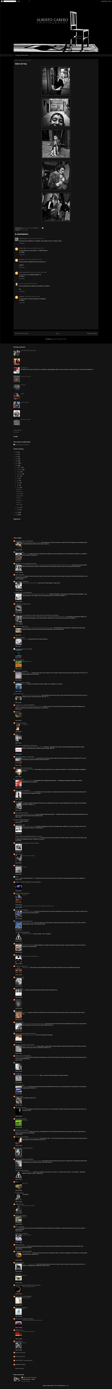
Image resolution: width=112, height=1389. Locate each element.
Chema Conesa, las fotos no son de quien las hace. (27, 837)
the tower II (19, 500)
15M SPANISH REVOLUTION (28, 350)
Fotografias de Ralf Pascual (22, 604)
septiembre (20, 474)
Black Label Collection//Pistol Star (30, 956)
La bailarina (25, 724)
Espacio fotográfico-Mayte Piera (24, 921)
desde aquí (25, 1183)
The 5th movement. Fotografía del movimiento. (28, 1285)
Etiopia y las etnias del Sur (28, 826)
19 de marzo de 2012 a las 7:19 (36, 238)
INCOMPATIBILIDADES (28, 945)
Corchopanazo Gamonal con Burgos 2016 (32, 1320)
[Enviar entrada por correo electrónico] (42, 228)
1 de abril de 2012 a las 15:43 (32, 296)
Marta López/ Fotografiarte (22, 790)
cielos (17, 876)
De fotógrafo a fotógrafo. (22, 581)
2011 (16, 512)
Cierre (17, 1228)
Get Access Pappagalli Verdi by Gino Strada (32, 747)
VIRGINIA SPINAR (20, 1364)
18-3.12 (22, 229)
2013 (16, 463)
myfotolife (18, 999)
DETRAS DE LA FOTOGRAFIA (23, 592)
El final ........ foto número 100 (29, 1264)
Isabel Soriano (23, 238)
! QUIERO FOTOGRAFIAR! (22, 932)
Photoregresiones (20, 1356)
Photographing (19, 1193)
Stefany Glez (18, 865)
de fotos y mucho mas (21, 966)
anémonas (24, 1012)
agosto (19, 476)
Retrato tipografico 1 (27, 1253)
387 (23, 1109)
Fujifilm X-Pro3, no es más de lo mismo (31, 695)
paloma (22, 393)
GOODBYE (25, 1086)
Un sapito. (24, 867)
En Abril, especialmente (28, 922)
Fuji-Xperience (19, 693)
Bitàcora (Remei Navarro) (22, 1170)
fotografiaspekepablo (21, 1119)
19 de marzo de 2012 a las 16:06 (33, 259)
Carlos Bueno (19, 943)
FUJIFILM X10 (24, 367)
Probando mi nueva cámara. (29, 758)
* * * (16, 1062)
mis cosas (16, 432)
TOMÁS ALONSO (20, 637)
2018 (16, 452)
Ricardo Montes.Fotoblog (22, 819)
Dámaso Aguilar (19, 1368)
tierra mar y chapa (25, 419)
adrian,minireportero (21, 1215)
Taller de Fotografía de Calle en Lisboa (31, 542)
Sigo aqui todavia (19, 576)
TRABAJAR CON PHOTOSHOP (23, 1251)
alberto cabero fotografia (29, 1377)
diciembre (19, 467)
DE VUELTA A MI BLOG (27, 780)
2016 (16, 456)
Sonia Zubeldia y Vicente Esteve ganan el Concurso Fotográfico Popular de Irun (34, 906)
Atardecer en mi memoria (28, 1331)
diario (26, 229)
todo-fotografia (19, 1022)
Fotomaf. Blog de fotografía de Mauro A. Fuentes (28, 836)
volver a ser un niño (26, 376)
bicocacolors (18, 1011)
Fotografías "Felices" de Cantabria (24, 756)
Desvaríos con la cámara (22, 1130)
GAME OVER (25, 553)
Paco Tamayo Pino (24, 272)
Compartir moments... (27, 1172)
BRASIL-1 (24, 1275)
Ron (23, 990)
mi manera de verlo (20, 1107)
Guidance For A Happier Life (22, 1131)
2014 (16, 461)
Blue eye (24, 684)
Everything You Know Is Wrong (23, 1148)
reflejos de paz (25, 967)
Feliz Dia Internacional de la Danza (30, 1075)
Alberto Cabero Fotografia (22, 893)
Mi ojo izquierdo (19, 1226)
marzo (18, 487)
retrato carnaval (25, 402)
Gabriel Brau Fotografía (21, 910)
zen (23, 978)
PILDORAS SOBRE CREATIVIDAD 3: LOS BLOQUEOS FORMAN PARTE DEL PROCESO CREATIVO (46, 565)
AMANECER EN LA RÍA (28, 769)
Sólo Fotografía (19, 574)
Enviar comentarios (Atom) (59, 339)
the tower (18, 502)
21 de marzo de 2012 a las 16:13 (29, 283)
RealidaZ (17, 711)
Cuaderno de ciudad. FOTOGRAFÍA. (25, 705)
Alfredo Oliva (22, 248)
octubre (19, 471)
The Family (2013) (19, 1057)
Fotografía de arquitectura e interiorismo (26, 745)
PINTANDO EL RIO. (27, 661)
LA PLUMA (24, 1120)
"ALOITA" (23, 385)
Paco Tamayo (19, 801)
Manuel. (17, 821)
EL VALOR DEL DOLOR (28, 911)
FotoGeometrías (19, 1262)
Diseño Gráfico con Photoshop (23, 768)
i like (23, 1309)
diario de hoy (19, 491)
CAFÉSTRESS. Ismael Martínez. (24, 1360)
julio (18, 478)
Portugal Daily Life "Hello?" (28, 1205)
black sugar (19, 504)
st (21, 359)
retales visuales (19, 779)
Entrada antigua (92, 333)
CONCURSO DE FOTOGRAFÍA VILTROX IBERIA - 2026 (35, 594)
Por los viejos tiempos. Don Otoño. (30, 1138)
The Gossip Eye (19, 1085)
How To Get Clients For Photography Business (33, 1023)
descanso (24, 1217)
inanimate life (19, 495)
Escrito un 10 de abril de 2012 (29, 1046)
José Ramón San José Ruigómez (24, 541)
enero (18, 509)
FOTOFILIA (18, 1074)
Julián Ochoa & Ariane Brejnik (29, 583)
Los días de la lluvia (20, 723)
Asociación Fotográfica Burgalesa (24, 1319)
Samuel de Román (20, 1352)
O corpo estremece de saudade (23, 649)
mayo (18, 482)
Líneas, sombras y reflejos (22, 682)
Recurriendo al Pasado (21, 813)
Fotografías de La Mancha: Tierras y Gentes (27, 843)
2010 (16, 514)
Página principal (18, 430)
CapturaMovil (19, 1341)
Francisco (24, 639)
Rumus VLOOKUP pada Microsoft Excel (25, 814)
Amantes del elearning (20, 1246)
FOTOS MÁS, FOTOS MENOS (23, 1296)
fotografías (18, 1274)
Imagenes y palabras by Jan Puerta (24, 1044)
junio (18, 480)
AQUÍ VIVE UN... (19, 1204)
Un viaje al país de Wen (21, 1136)
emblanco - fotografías (21, 671)
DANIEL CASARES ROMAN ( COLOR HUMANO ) (28, 882)
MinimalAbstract (19, 552)
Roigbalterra (18, 904)
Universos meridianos (21, 1307)
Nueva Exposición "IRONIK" (29, 1035)
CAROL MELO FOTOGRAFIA (23, 1056)
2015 (16, 458)
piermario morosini (26, 1235)
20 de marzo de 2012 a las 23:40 (38, 272)
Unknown (21, 259)
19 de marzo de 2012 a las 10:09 (35, 248)
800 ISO (17, 734)
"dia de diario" (19, 493)
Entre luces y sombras (21, 1233)
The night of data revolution (28, 1286)
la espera (18, 489)
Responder (22, 243)
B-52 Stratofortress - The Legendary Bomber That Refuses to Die (37, 627)
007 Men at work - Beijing (28, 855)
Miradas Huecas (19, 1244)
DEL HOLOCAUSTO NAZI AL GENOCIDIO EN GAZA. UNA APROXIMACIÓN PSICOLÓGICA (44, 616)
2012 (16, 465)
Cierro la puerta (26, 672)
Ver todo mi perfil (25, 1381)
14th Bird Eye (19, 854)
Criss (16, 1181)
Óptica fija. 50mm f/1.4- (21, 626)
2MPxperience (19, 1330)
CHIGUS (18, 498)
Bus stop (24, 1342)
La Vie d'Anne (19, 988)
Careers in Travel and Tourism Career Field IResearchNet (29, 706)
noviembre (19, 469)
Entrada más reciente (21, 333)
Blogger (67, 1385)
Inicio (57, 333)
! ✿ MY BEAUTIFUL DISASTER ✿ (24, 1159)
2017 (16, 454)
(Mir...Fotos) (18, 955)
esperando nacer (26, 1297)
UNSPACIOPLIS (19, 660)
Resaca (17, 878)
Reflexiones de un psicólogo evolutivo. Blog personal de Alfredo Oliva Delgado (36, 615)
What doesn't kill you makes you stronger (32, 1160)
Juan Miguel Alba (20, 825)
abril (18, 485)
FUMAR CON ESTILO (27, 933)
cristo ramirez (19, 1096)
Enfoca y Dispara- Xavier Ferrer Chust (25, 1033)
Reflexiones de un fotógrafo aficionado (25, 563)
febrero (19, 507)
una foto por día (19, 977)
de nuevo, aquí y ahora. (28, 791)
